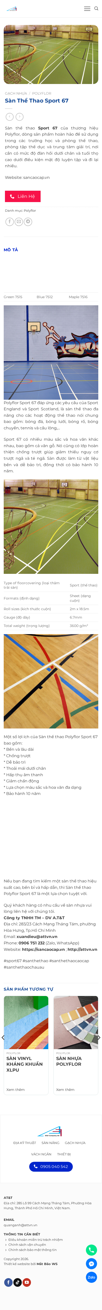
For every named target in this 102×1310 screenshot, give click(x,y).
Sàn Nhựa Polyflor (69, 1061)
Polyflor (41, 93)
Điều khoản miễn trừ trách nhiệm (35, 1240)
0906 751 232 (32, 943)
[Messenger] (91, 1263)
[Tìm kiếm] (96, 8)
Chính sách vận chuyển (27, 1245)
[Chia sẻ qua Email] (19, 222)
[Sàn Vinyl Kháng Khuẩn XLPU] (26, 1022)
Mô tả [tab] (11, 250)
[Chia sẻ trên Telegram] (28, 222)
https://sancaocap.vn (43, 949)
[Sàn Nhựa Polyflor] (76, 1022)
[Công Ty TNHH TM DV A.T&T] (26, 8)
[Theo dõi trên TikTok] (17, 1282)
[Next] (98, 1047)
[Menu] (87, 9)
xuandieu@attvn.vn (37, 936)
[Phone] (91, 1250)
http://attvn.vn (82, 949)
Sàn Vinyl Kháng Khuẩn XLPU (24, 1064)
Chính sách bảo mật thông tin (32, 1250)
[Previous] (3, 1047)
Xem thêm (15, 1090)
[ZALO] (91, 1277)
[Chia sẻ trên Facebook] (9, 222)
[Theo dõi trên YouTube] (27, 1282)
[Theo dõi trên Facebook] (8, 1282)
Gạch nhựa (16, 93)
